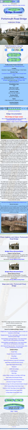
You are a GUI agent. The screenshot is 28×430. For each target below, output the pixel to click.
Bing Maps (14, 356)
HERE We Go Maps (14, 369)
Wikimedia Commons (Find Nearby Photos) (14, 379)
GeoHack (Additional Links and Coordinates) (14, 360)
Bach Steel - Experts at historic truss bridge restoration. (14, 5)
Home (9, 400)
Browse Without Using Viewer (17, 259)
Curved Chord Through (17, 73)
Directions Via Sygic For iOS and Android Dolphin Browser (14, 384)
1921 (2, 78)
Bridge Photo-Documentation (14, 251)
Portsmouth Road (8, 66)
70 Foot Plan (9, 73)
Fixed (14, 75)
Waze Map (14, 373)
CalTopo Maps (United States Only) (14, 392)
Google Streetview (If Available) (14, 354)
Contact (16, 411)
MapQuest (14, 366)
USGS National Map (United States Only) (14, 386)
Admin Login (14, 426)
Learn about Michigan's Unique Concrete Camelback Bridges (14, 121)
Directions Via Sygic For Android (14, 381)
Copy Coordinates (21, 327)
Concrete (4, 73)
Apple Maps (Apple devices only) (14, 364)
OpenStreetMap (14, 358)
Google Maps (14, 351)
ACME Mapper (14, 371)
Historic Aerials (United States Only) (14, 390)
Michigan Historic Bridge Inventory (20, 202)
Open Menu (1, 1)
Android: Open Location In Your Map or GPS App (14, 375)
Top (18, 400)
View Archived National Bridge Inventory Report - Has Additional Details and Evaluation (14, 119)
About (11, 411)
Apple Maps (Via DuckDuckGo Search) (14, 362)
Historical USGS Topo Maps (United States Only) (14, 388)
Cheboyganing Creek (19, 66)
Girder (24, 73)
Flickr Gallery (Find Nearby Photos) (14, 377)
